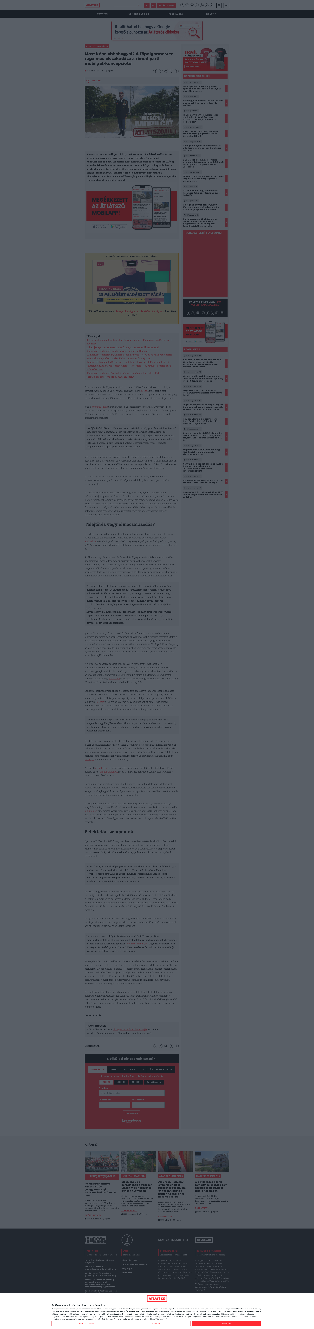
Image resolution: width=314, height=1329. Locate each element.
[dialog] (157, 1311)
